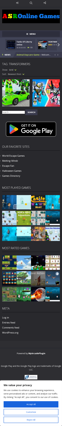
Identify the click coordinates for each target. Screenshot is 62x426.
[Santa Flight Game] (52, 217)
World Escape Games (13, 155)
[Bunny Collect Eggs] (24, 294)
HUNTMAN (53, 42)
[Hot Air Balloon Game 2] (24, 262)
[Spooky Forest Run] (9, 202)
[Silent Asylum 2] (38, 278)
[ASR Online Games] (31, 16)
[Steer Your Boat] (52, 202)
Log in (5, 317)
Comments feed (10, 327)
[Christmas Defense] (38, 217)
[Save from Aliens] (38, 262)
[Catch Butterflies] (24, 278)
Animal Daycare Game (28, 54)
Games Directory (11, 175)
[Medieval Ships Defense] (9, 262)
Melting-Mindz (10, 160)
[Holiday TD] (52, 262)
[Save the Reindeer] (52, 233)
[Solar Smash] (38, 294)
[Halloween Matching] (9, 278)
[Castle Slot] (38, 202)
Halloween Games (11, 170)
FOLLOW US (45, 3)
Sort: (4, 74)
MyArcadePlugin (36, 353)
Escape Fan (8, 165)
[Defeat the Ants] (9, 294)
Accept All (31, 404)
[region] (31, 403)
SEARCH (31, 3)
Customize (31, 412)
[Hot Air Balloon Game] (24, 233)
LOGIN (17, 3)
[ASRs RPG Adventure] (24, 217)
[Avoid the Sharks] (9, 233)
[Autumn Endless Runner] (38, 233)
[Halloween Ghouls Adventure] (52, 278)
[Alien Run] (24, 202)
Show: (5, 69)
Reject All (31, 419)
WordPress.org (10, 332)
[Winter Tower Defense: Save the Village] (9, 217)
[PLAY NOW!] (10, 44)
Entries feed (8, 322)
